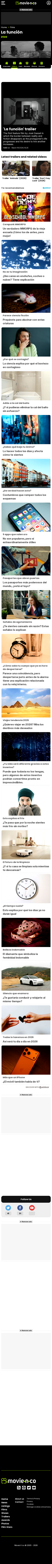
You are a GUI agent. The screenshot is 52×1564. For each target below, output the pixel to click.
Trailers (5, 1516)
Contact (19, 1502)
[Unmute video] (26, 111)
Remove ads (27, 10)
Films (12, 27)
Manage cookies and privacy (39, 1507)
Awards (5, 1520)
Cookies (30, 1504)
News (4, 1502)
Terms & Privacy (33, 1498)
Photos (5, 1523)
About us (19, 1499)
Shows (4, 1513)
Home (4, 27)
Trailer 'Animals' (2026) (14, 178)
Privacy (30, 1501)
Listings (5, 1506)
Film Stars (6, 1527)
